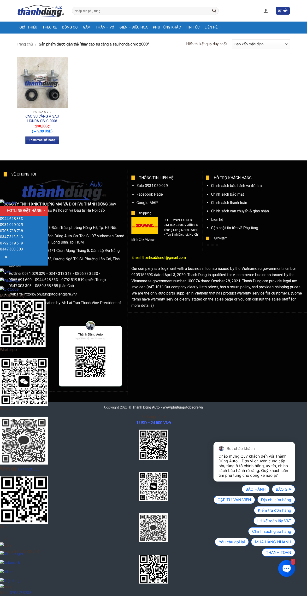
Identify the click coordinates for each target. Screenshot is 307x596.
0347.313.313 (11, 237)
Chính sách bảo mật (227, 194)
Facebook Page (149, 194)
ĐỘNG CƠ (70, 27)
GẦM (87, 27)
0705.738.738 (11, 231)
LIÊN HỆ (211, 27)
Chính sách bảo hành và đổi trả (236, 185)
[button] (265, 11)
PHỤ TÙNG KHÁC (167, 27)
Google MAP (147, 202)
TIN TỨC (193, 27)
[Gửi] (214, 11)
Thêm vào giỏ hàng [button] (42, 140)
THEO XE (49, 27)
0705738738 (20, 592)
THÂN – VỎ (105, 27)
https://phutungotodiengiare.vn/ (50, 294)
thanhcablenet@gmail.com (164, 257)
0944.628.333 (11, 218)
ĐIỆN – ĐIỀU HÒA (133, 27)
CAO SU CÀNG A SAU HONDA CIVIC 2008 (42, 118)
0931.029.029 (11, 224)
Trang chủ (25, 44)
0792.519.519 (11, 243)
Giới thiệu (28, 27)
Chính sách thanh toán (229, 202)
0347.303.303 (11, 249)
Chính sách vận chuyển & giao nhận (240, 211)
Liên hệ (217, 219)
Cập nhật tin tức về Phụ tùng (234, 228)
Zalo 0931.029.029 (152, 185)
